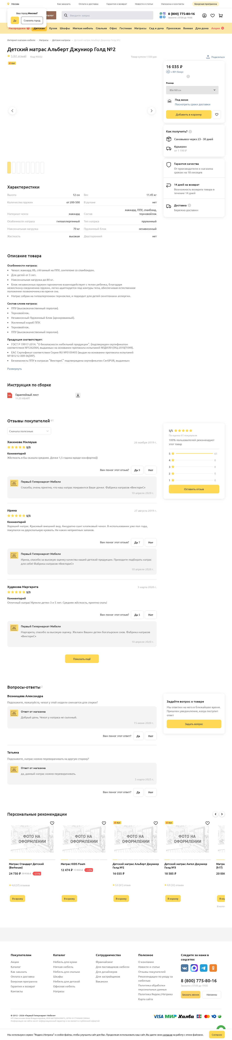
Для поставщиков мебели (112, 966)
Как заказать (63, 3)
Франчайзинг (104, 961)
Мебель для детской (66, 981)
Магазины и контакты (172, 3)
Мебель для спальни (66, 971)
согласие (167, 1034)
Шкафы (58, 976)
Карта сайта (145, 999)
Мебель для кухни (65, 961)
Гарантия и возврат (116, 3)
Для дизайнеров (106, 971)
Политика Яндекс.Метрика (155, 994)
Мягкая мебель (63, 966)
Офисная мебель (64, 986)
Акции (215, 28)
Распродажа (17, 28)
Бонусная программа (205, 3)
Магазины (212, 994)
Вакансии (102, 981)
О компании (146, 961)
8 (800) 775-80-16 (181, 14)
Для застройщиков (108, 976)
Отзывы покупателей (152, 971)
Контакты (17, 991)
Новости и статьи (144, 3)
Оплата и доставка (88, 3)
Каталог (16, 966)
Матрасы (58, 991)
